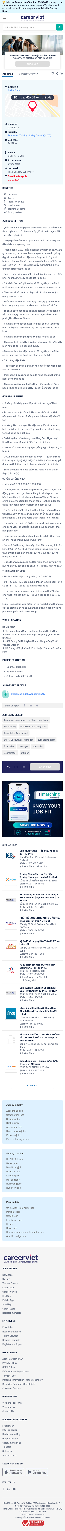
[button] (62, 2)
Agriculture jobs (14, 1127)
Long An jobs (12, 1175)
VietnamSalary (10, 1283)
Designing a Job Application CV (28, 693)
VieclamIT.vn (8, 1406)
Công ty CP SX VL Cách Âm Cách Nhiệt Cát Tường (38, 926)
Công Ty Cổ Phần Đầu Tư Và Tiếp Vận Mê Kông (39, 1045)
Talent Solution (10, 1335)
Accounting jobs (14, 1110)
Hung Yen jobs (13, 1187)
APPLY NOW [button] (32, 64)
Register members (11, 1312)
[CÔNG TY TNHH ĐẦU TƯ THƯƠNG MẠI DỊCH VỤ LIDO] (11, 1013)
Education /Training (17, 135)
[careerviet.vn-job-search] (13, 1472)
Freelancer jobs (14, 1219)
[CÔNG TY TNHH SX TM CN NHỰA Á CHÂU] (11, 900)
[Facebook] (3, 1489)
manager (23, 746)
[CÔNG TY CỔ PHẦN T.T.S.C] (11, 970)
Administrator (9, 1455)
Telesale (6, 1446)
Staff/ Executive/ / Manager (18, 739)
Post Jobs (7, 1327)
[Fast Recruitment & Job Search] (32, 17)
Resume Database (11, 1331)
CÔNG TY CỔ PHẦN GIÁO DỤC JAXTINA (32, 58)
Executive (9, 746)
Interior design (10, 1429)
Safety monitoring (11, 1442)
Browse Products (11, 1339)
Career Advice (9, 1291)
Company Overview (28, 73)
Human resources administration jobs (25, 1232)
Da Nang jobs (13, 1179)
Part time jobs (13, 1211)
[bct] (32, 1522)
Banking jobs (12, 1122)
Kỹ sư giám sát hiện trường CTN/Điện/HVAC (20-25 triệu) (37, 966)
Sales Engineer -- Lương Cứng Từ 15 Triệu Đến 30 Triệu (39, 1062)
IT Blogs (6, 1295)
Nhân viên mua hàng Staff (33, 726)
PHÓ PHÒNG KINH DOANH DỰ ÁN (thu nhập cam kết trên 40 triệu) (40, 919)
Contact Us (8, 1411)
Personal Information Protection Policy (22, 1379)
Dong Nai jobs (13, 1171)
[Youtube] (14, 1489)
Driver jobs (11, 1228)
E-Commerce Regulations (15, 1371)
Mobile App (8, 1300)
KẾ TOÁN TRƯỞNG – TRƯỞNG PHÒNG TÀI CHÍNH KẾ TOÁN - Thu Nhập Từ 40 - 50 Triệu (40, 1037)
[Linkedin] (8, 1489)
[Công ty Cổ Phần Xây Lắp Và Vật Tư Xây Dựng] (11, 947)
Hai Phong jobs (13, 1183)
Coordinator (10, 752)
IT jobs (9, 1224)
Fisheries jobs (13, 1135)
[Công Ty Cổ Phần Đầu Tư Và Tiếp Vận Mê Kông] (11, 1040)
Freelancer (8, 1425)
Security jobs (13, 1118)
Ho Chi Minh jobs (14, 1159)
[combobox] (29, 27)
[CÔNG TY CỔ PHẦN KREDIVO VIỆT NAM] (11, 879)
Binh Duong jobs (14, 1167)
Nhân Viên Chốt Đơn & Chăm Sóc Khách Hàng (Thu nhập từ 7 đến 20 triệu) (38, 1010)
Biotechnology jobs (16, 1131)
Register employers (12, 1344)
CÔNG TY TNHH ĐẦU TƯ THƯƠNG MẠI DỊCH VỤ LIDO (37, 1019)
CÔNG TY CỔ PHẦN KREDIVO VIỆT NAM (38, 880)
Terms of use (9, 1375)
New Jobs (7, 1274)
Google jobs (12, 1215)
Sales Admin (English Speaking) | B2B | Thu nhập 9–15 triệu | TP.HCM (38, 989)
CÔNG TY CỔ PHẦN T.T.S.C (32, 971)
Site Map (6, 1304)
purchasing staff (46, 739)
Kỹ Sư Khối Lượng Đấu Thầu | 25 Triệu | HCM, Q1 (40, 943)
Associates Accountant (16, 733)
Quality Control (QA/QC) (40, 135)
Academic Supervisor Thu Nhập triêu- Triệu (26, 719)
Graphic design (10, 1438)
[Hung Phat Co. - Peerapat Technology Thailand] (11, 856)
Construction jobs (15, 1114)
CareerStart (8, 1308)
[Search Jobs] (59, 27)
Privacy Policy (9, 1362)
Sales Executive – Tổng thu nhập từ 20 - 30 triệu (39, 852)
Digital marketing (11, 1434)
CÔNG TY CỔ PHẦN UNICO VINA (35, 1067)
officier (25, 752)
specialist (38, 746)
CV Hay (6, 1278)
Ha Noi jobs (12, 1163)
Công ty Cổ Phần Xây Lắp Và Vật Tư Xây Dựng (38, 949)
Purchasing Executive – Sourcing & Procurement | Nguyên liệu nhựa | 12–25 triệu (40, 897)
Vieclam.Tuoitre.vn (12, 1402)
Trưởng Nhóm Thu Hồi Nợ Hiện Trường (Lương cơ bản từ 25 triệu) (38, 875)
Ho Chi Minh (14, 90)
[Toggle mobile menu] (4, 17)
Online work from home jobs (20, 1207)
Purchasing (10, 726)
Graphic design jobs (16, 1236)
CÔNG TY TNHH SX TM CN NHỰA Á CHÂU (39, 903)
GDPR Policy (8, 1367)
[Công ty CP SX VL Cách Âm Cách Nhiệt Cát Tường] (11, 923)
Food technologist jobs (17, 1139)
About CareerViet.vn (12, 1358)
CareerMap (8, 1287)
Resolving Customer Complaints (18, 1384)
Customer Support (11, 1388)
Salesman (7, 1451)
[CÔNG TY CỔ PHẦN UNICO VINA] (11, 1066)
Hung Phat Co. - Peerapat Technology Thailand (38, 859)
